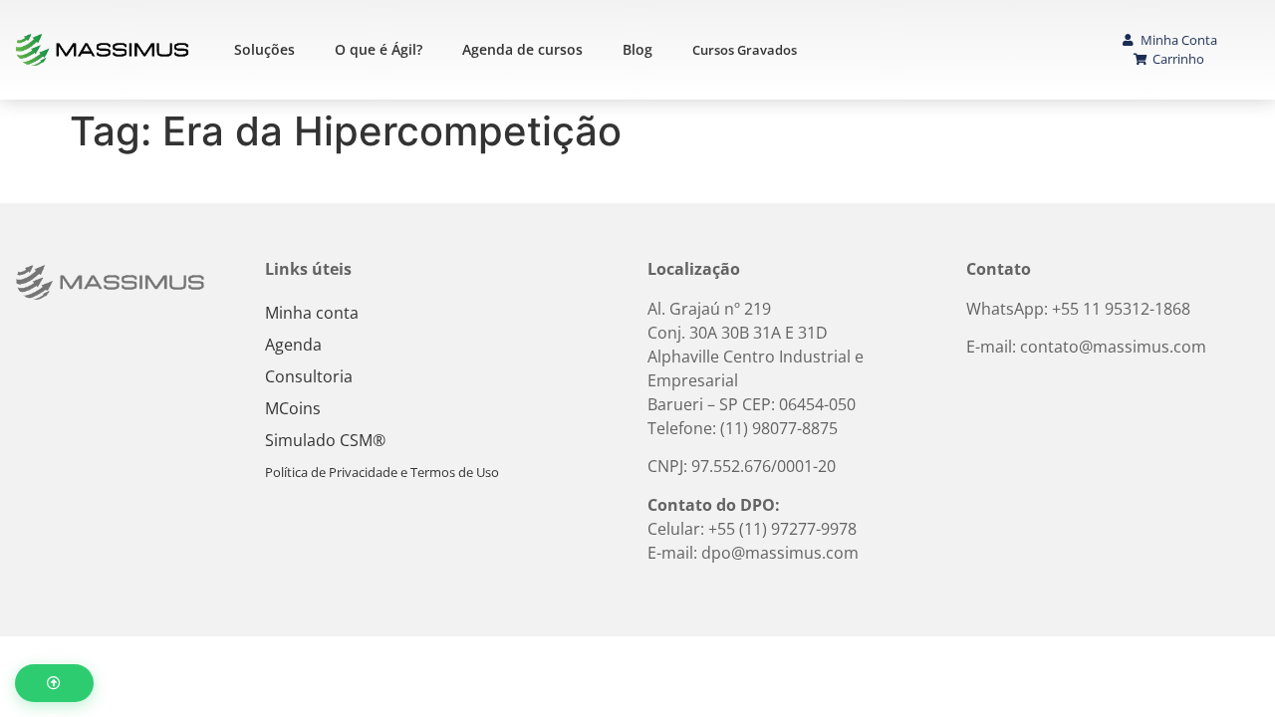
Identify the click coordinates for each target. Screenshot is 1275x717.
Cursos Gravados (744, 50)
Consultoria (309, 376)
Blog (637, 49)
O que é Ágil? (378, 49)
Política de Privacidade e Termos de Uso (382, 472)
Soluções (264, 49)
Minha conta (312, 313)
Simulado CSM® (325, 440)
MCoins (293, 408)
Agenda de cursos (522, 49)
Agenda (293, 345)
